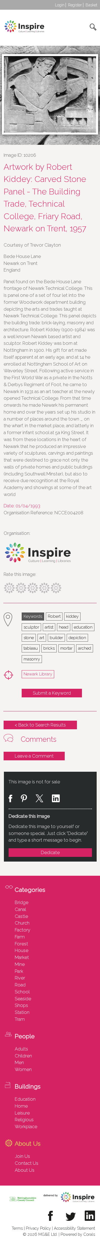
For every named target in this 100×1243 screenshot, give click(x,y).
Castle (21, 916)
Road (20, 985)
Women (23, 1069)
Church (22, 923)
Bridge (21, 902)
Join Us (22, 1156)
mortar (66, 648)
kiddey (72, 616)
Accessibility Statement (74, 1228)
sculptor (31, 627)
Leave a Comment (34, 756)
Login (59, 5)
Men (19, 1062)
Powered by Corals (78, 1234)
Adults (21, 1049)
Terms (17, 1228)
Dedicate (50, 852)
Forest (21, 943)
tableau (31, 648)
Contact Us (26, 1163)
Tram (20, 1019)
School (22, 991)
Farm (20, 937)
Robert (54, 616)
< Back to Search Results (40, 725)
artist (49, 627)
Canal (20, 909)
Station (22, 1012)
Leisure (22, 1113)
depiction (77, 637)
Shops (21, 1005)
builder (56, 637)
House (21, 950)
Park (19, 971)
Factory (22, 930)
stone (29, 637)
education (83, 627)
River (20, 978)
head (63, 627)
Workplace (26, 1126)
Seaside (23, 998)
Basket (91, 5)
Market (22, 957)
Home (21, 1106)
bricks (49, 648)
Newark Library (38, 674)
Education (25, 1099)
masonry (32, 659)
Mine (20, 964)
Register (75, 5)
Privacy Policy (38, 1228)
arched (84, 648)
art (41, 637)
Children (23, 1056)
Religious (24, 1119)
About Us (24, 1170)
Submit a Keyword (52, 693)
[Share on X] (39, 799)
